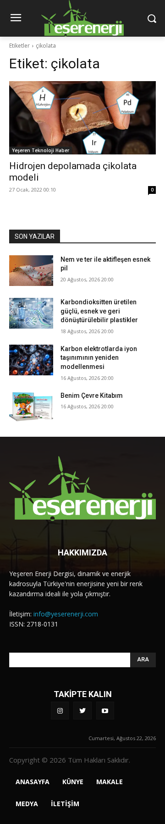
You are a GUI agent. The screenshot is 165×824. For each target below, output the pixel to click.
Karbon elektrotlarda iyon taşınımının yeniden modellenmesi (98, 357)
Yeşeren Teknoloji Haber (40, 150)
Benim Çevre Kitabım (91, 395)
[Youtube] (105, 711)
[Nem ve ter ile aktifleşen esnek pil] (31, 270)
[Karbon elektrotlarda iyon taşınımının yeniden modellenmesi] (31, 360)
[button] (151, 18)
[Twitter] (82, 711)
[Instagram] (60, 711)
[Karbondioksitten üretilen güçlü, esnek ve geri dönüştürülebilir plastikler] (31, 313)
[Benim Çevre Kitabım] (31, 406)
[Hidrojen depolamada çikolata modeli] (82, 117)
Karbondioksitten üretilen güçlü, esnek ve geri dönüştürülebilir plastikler (99, 311)
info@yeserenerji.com (65, 614)
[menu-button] (15, 18)
